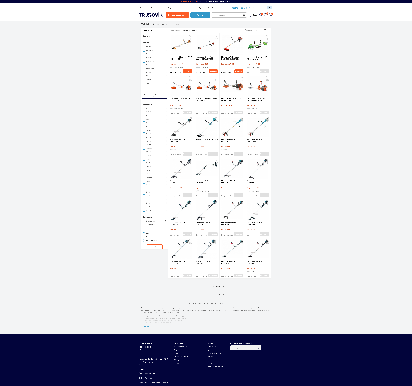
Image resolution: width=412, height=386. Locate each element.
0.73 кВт (149, 115)
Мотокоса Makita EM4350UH (177, 262)
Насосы (176, 353)
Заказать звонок (258, 8)
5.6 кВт (148, 210)
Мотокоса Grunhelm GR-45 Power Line (257, 58)
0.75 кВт (149, 123)
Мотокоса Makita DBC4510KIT (254, 141)
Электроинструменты (181, 346)
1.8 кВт (148, 174)
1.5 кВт (148, 166)
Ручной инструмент (181, 356)
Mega (148, 65)
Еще (210, 8)
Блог (196, 8)
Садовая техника (180, 350)
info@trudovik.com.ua (147, 373)
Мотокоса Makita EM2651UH (228, 223)
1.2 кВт (148, 155)
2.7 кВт (148, 199)
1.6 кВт (148, 170)
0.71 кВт (149, 112)
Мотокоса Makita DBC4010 (228, 141)
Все (147, 233)
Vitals (148, 83)
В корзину (187, 71)
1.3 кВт (148, 159)
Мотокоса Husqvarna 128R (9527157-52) (181, 99)
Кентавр (149, 46)
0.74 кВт (149, 119)
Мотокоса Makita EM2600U (177, 223)
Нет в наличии (151, 240)
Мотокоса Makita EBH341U (228, 182)
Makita (148, 57)
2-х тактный (150, 221)
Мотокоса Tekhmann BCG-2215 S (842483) (230, 58)
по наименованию (189, 30)
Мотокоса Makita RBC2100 (228, 262)
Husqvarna (150, 54)
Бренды (202, 8)
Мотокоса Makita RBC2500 (254, 262)
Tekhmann (150, 79)
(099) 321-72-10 (161, 359)
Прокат (200, 15)
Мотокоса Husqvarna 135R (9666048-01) (207, 99)
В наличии (150, 237)
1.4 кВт (148, 163)
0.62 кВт (149, 108)
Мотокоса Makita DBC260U (177, 141)
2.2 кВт (148, 188)
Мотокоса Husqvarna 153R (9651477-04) (232, 99)
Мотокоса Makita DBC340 (207, 140)
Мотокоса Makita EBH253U (177, 182)
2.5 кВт (148, 196)
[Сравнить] (190, 39)
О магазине (144, 8)
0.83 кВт (149, 134)
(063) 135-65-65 (239, 8)
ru (269, 8)
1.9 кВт (148, 181)
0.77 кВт (149, 126)
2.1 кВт (148, 185)
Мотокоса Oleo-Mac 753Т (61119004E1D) (181, 58)
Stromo (149, 76)
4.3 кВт (148, 206)
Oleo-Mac (150, 68)
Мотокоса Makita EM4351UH (203, 262)
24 (265, 30)
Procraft (149, 72)
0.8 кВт (148, 130)
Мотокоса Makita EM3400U (254, 223)
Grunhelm (149, 50)
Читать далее (146, 326)
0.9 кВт (148, 137)
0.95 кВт (149, 141)
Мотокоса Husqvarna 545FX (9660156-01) (256, 99)
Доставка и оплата (159, 8)
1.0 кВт (148, 145)
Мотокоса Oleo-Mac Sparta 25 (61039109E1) (205, 58)
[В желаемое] (190, 36)
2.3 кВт (148, 192)
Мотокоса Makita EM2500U (254, 182)
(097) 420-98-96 (146, 362)
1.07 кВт (149, 148)
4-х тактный (150, 224)
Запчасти (177, 363)
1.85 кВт (149, 177)
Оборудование (179, 360)
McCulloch (150, 61)
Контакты (188, 8)
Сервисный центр (175, 8)
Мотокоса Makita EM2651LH (203, 223)
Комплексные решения (216, 366)
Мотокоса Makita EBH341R (203, 182)
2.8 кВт (148, 203)
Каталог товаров (176, 15)
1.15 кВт (149, 152)
